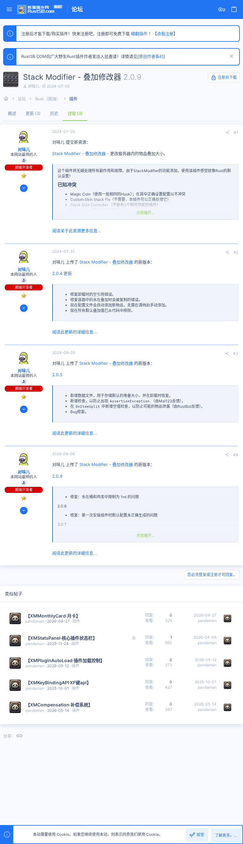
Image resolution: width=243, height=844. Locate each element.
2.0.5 (57, 374)
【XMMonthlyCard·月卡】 (53, 615)
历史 (54, 113)
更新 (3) (33, 113)
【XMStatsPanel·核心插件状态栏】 (61, 638)
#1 (236, 132)
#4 (235, 454)
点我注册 (165, 33)
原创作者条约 (151, 56)
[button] (9, 9)
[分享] (227, 132)
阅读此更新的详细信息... (74, 331)
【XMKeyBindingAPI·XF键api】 (58, 682)
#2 (236, 252)
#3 (235, 353)
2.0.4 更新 (62, 273)
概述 (12, 113)
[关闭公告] (230, 56)
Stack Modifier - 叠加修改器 (79, 153)
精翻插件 (139, 33)
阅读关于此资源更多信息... (76, 230)
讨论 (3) (75, 113)
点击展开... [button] (145, 212)
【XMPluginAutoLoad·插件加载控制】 (65, 660)
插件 (76, 621)
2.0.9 (57, 476)
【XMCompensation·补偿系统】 (59, 704)
